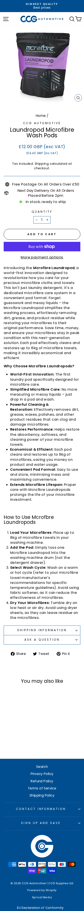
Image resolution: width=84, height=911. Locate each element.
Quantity (42, 212)
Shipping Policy (42, 795)
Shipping (42, 164)
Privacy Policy (42, 774)
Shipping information (42, 630)
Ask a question (42, 640)
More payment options (42, 257)
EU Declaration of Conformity (40, 908)
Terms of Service (42, 788)
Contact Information (41, 809)
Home (41, 115)
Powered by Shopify (41, 890)
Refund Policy (42, 781)
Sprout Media (42, 897)
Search (42, 766)
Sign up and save (41, 823)
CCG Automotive (42, 123)
